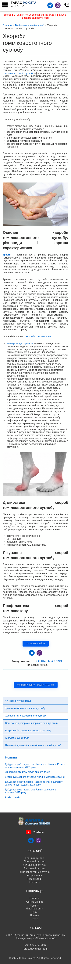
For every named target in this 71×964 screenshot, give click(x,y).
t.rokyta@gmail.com (35, 948)
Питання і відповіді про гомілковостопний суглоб (33, 745)
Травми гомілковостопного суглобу (25, 708)
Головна (35, 898)
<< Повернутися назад (18, 700)
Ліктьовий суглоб (34, 868)
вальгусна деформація (20, 343)
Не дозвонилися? (37, 664)
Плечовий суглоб (34, 861)
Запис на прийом (35, 644)
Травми (7, 254)
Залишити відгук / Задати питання (35, 685)
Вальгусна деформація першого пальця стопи (31, 723)
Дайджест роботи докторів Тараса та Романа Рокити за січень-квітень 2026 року (35, 766)
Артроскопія (34, 875)
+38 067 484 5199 (48, 661)
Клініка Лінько (34, 901)
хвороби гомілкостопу (38, 336)
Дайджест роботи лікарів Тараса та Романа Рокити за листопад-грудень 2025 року (34, 783)
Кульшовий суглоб (34, 864)
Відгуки (34, 905)
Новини (34, 915)
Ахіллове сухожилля (17, 737)
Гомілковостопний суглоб (18, 73)
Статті (34, 919)
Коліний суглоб (34, 858)
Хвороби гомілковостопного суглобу (26, 715)
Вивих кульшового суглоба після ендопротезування (35, 776)
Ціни (34, 912)
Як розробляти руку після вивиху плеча (27, 771)
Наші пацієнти (34, 908)
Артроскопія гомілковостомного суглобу (28, 730)
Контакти (34, 882)
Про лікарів (34, 878)
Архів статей (12, 797)
